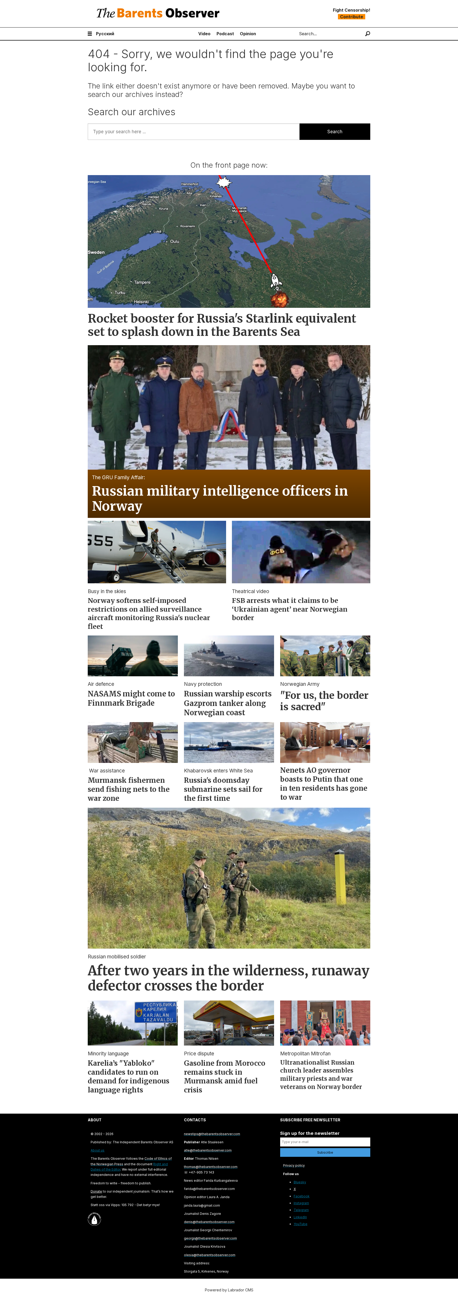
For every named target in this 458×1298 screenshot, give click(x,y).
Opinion (248, 33)
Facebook (302, 1196)
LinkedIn (300, 1217)
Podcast (225, 33)
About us (97, 1150)
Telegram (301, 1210)
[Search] (367, 34)
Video (204, 33)
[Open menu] (90, 34)
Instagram (301, 1203)
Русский (105, 33)
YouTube (300, 1224)
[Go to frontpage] (159, 13)
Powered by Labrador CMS (229, 1290)
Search (334, 131)
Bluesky (300, 1182)
